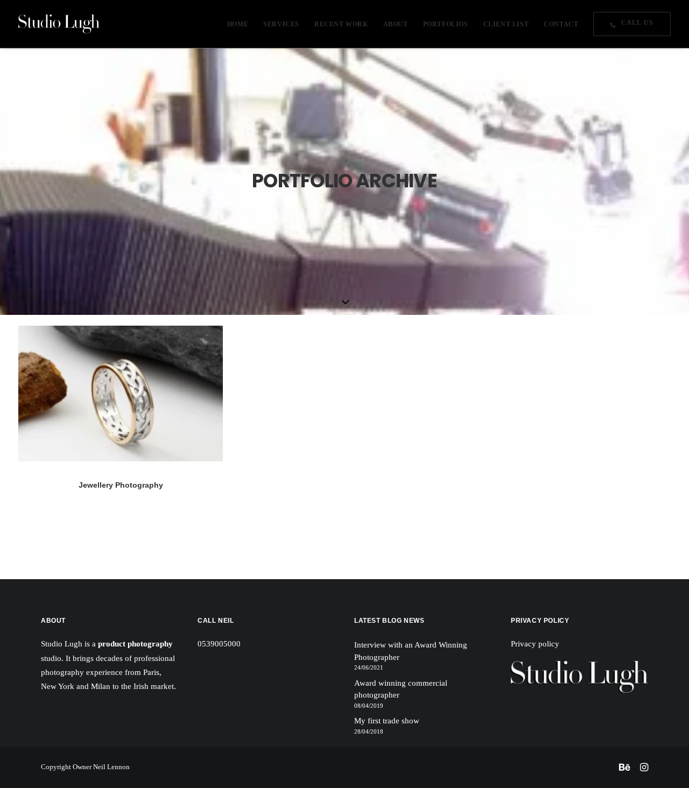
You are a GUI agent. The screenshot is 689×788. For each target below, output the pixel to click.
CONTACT (561, 24)
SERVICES (281, 24)
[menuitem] (241, 24)
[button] (120, 393)
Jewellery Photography (121, 485)
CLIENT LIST (506, 24)
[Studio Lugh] (59, 24)
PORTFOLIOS (445, 24)
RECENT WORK (341, 24)
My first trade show (386, 720)
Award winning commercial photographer (400, 689)
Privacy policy (535, 643)
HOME (237, 24)
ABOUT (395, 24)
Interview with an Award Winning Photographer (410, 651)
